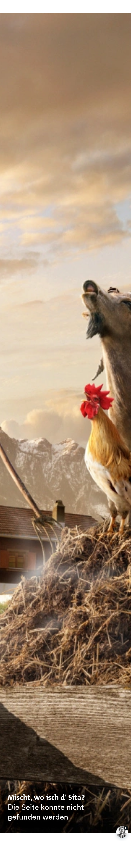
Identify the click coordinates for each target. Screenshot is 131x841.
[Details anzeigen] (126, 828)
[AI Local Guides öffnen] (122, 832)
